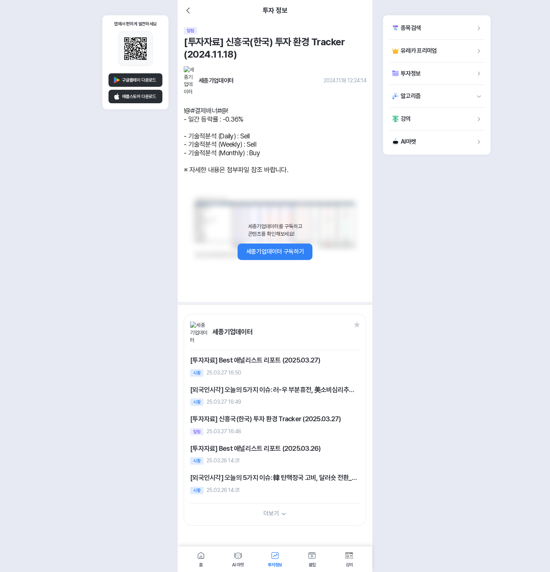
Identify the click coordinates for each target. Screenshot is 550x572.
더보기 (271, 513)
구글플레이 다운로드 (139, 80)
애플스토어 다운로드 (139, 96)
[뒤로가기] (188, 10)
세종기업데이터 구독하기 (275, 251)
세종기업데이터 (216, 80)
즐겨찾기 (357, 325)
